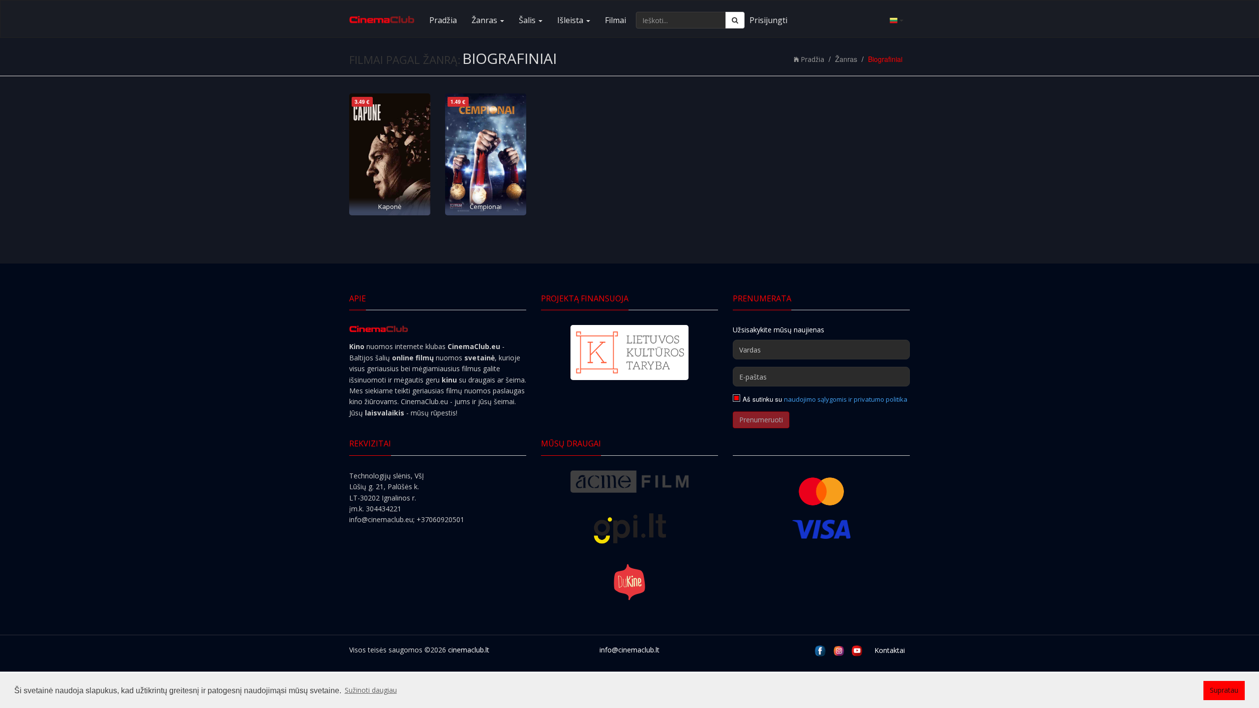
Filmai (615, 20)
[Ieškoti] (735, 20)
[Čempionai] (485, 154)
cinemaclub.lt (468, 649)
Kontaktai (889, 650)
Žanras (485, 20)
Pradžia (443, 20)
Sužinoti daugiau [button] (371, 690)
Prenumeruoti (761, 419)
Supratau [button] (1224, 690)
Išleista (571, 20)
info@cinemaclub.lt (629, 649)
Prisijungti (768, 20)
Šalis (528, 20)
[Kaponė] (389, 154)
